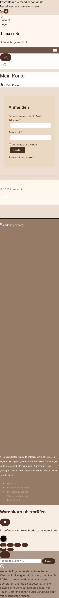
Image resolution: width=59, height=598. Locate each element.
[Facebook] (6, 12)
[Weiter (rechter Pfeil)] (10, 549)
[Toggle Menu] (55, 50)
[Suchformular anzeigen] (5, 65)
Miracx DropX (13, 500)
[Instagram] (2, 12)
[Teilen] (10, 544)
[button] (3, 538)
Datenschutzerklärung (17, 491)
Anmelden (17, 150)
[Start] (2, 85)
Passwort (15, 132)
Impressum (12, 483)
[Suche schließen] (5, 554)
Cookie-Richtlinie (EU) (17, 496)
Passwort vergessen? (21, 157)
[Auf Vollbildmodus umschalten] (17, 544)
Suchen (48, 561)
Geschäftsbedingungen (18, 487)
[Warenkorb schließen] (5, 522)
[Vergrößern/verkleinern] (25, 544)
